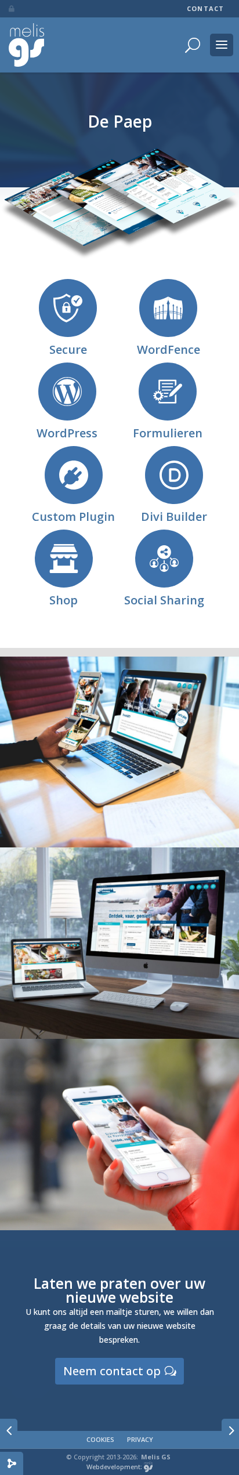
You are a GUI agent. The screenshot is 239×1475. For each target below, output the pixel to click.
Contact (205, 9)
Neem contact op (112, 1371)
